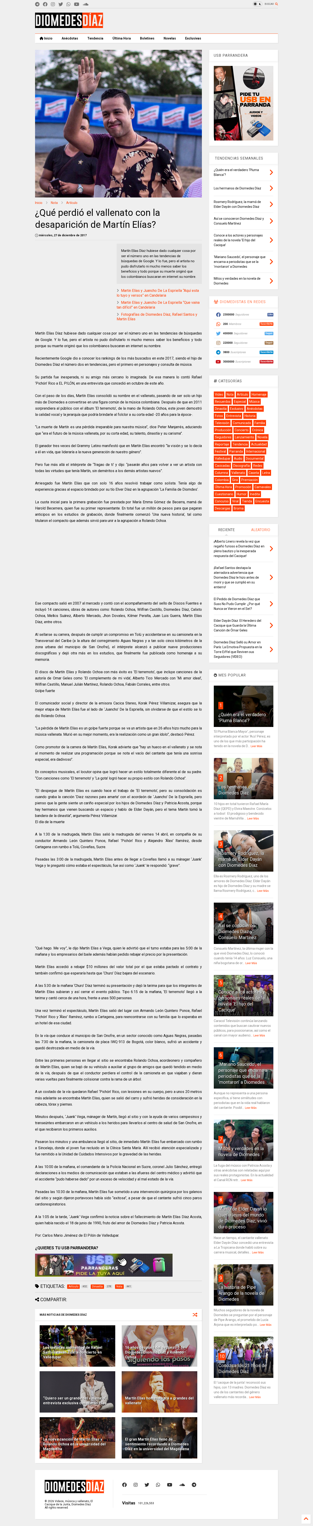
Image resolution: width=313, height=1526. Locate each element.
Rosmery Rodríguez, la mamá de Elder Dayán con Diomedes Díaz (241, 859)
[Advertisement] (194, 21)
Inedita (255, 494)
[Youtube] (76, 4)
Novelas (170, 38)
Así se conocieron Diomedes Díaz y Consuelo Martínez (237, 931)
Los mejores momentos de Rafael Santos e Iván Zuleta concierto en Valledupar (72, 1352)
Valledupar (223, 458)
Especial (240, 401)
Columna (221, 473)
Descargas (222, 508)
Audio (238, 458)
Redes (257, 465)
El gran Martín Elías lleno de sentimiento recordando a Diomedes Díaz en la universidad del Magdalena (157, 1444)
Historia (249, 416)
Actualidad (259, 444)
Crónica (257, 430)
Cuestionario (224, 494)
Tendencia (95, 38)
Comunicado (242, 423)
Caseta (254, 473)
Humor (242, 494)
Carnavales (263, 487)
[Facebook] (45, 4)
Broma (239, 508)
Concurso (222, 501)
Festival (220, 451)
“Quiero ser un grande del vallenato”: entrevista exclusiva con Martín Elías (75, 1400)
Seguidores (223, 437)
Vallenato (238, 473)
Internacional (255, 451)
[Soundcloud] (85, 4)
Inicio (47, 38)
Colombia (222, 480)
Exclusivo (236, 409)
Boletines (147, 38)
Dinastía (221, 409)
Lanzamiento (244, 437)
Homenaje (259, 394)
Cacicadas (222, 465)
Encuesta (262, 501)
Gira (235, 480)
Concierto (242, 430)
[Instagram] (53, 4)
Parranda (236, 451)
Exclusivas (193, 38)
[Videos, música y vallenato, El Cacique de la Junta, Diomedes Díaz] (69, 26)
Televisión (222, 423)
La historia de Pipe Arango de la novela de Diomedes (241, 1293)
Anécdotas (70, 38)
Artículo (71, 203)
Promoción (243, 487)
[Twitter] (60, 4)
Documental (255, 458)
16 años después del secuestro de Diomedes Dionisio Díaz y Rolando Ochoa (155, 1352)
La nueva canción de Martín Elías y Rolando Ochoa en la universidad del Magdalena (74, 1444)
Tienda (247, 501)
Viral (235, 501)
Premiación (249, 480)
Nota (54, 203)
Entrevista (233, 416)
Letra (266, 473)
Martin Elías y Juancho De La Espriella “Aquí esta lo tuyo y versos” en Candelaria (158, 293)
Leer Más (256, 746)
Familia (260, 423)
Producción (223, 430)
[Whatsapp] (68, 4)
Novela (262, 437)
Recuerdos (223, 401)
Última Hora (122, 38)
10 (222, 1356)
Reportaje (222, 444)
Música (254, 401)
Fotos (219, 416)
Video (219, 394)
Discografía (241, 465)
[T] (37, 4)
